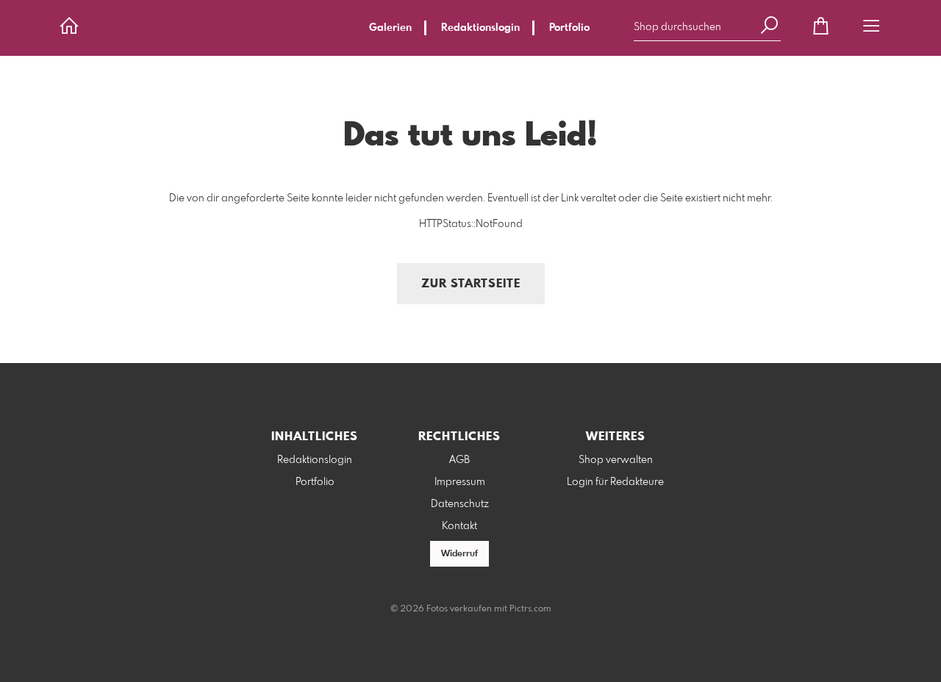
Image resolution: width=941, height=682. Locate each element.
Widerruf (459, 554)
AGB (459, 460)
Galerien (390, 28)
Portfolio (569, 28)
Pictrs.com (530, 609)
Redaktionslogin (480, 28)
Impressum (459, 482)
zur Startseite (470, 284)
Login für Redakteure (615, 482)
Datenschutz (460, 504)
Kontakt (459, 526)
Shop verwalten (616, 460)
